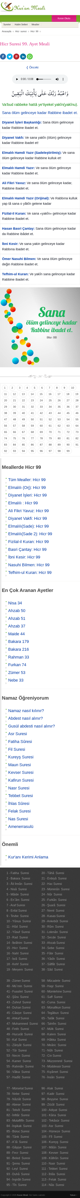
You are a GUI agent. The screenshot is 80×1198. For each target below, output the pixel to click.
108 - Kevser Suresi (54, 1152)
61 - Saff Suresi (52, 996)
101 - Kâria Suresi (53, 1115)
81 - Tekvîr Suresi (18, 1110)
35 (59, 406)
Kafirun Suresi (21, 780)
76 (23, 438)
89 (59, 444)
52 (50, 419)
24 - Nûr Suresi (51, 894)
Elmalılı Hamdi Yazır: (18, 168)
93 (14, 450)
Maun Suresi (19, 764)
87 (41, 444)
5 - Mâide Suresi (18, 894)
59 (32, 425)
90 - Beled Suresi (18, 1158)
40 (23, 413)
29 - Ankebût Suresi (54, 921)
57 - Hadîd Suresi (18, 1077)
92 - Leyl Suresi (17, 1168)
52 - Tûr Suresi (17, 1050)
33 (41, 406)
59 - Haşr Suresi (52, 986)
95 (32, 450)
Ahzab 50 (16, 610)
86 (32, 444)
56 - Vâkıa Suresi (18, 1071)
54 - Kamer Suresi (19, 1061)
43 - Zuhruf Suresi (19, 1002)
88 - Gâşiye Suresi (19, 1147)
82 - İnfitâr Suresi (18, 1115)
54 (68, 419)
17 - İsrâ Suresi (17, 958)
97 (50, 450)
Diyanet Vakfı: (13, 137)
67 (23, 432)
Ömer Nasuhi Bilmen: (19, 259)
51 (41, 419)
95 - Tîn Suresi (17, 1184)
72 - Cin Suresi (51, 1055)
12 (14, 394)
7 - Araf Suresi (16, 905)
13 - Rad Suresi (17, 937)
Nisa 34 (15, 603)
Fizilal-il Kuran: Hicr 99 (28, 541)
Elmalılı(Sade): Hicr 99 (28, 526)
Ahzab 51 (16, 618)
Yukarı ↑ (73, 1195)
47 (5, 419)
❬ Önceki (32, 67)
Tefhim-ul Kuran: (15, 274)
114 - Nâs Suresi (52, 1184)
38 (5, 413)
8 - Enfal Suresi (17, 910)
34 (50, 406)
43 (50, 413)
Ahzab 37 (16, 626)
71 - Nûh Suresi (52, 1050)
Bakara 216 (18, 649)
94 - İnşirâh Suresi (19, 1179)
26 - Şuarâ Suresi (53, 905)
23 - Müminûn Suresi (55, 889)
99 (68, 450)
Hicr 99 (34, 31)
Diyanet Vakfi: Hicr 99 (27, 518)
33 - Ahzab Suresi (53, 942)
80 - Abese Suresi (19, 1104)
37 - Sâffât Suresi (53, 964)
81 (68, 438)
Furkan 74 (17, 664)
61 (50, 425)
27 (68, 400)
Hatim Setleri (21, 24)
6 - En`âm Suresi (18, 899)
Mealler (35, 24)
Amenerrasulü (20, 826)
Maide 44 (16, 634)
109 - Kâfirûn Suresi (54, 1158)
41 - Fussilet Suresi (20, 991)
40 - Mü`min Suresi (19, 986)
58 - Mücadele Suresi (55, 980)
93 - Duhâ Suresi (18, 1174)
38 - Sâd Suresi (52, 969)
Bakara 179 (18, 641)
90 (68, 444)
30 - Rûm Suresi (52, 926)
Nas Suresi (18, 819)
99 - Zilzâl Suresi (53, 1104)
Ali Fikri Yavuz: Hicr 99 (28, 510)
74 (5, 438)
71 (59, 432)
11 (5, 394)
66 (14, 432)
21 (14, 400)
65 (5, 432)
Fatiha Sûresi (20, 741)
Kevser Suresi (20, 772)
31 (23, 406)
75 (14, 438)
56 (5, 425)
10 (72, 387)
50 (32, 419)
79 (50, 438)
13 (23, 394)
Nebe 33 (15, 680)
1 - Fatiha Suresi (18, 873)
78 (41, 438)
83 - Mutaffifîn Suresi (20, 1120)
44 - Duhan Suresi (19, 1007)
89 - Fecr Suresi (17, 1152)
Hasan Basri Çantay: (18, 228)
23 (32, 400)
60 (41, 425)
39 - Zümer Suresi (18, 980)
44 (59, 413)
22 (23, 400)
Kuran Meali (22, 1195)
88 (50, 444)
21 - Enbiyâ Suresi (54, 878)
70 (50, 432)
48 (14, 419)
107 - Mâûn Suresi (53, 1147)
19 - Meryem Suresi (20, 969)
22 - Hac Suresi (51, 883)
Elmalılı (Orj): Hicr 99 (27, 487)
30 (14, 406)
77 (32, 438)
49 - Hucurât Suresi (20, 1034)
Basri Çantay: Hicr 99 (27, 549)
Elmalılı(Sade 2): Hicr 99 (30, 533)
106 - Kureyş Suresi (54, 1142)
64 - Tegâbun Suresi (55, 1012)
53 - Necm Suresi (18, 1055)
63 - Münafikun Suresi (55, 1007)
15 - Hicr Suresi (17, 948)
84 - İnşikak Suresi (19, 1126)
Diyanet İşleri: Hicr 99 (27, 495)
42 (41, 413)
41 (32, 413)
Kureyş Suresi (20, 757)
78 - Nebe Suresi (18, 1093)
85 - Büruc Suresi (18, 1131)
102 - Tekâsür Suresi (55, 1120)
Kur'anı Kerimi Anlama (28, 857)
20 (5, 400)
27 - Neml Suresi (52, 910)
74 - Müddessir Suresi (55, 1066)
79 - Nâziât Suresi (19, 1099)
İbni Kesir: (10, 244)
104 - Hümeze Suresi (55, 1131)
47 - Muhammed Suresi (22, 1023)
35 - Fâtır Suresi (52, 953)
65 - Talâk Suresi (52, 1018)
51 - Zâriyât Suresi (19, 1045)
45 (68, 413)
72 (68, 432)
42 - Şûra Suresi (18, 996)
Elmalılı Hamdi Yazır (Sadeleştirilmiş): (32, 153)
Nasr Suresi (18, 788)
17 (58, 394)
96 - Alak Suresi (52, 1088)
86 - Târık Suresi (18, 1136)
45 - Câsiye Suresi (19, 1012)
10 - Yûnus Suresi (19, 921)
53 (59, 419)
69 (41, 432)
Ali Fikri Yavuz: (14, 183)
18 (67, 394)
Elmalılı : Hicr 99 (23, 503)
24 (41, 400)
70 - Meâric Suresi (53, 1045)
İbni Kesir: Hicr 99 (24, 557)
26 (59, 400)
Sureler (7, 24)
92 (5, 450)
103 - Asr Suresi (52, 1126)
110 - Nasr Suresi (53, 1163)
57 (14, 425)
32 (32, 406)
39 (14, 413)
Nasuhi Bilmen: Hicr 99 (28, 565)
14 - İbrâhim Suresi (19, 942)
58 (23, 425)
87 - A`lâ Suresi (17, 1142)
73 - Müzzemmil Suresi (56, 1061)
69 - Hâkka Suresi (53, 1039)
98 (59, 450)
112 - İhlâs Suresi (53, 1174)
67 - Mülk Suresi (52, 1028)
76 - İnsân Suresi (53, 1077)
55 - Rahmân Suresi (20, 1066)
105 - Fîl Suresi (51, 1136)
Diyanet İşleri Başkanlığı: (22, 122)
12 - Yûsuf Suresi (18, 932)
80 (59, 438)
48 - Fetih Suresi (18, 1028)
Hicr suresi (21, 31)
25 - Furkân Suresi (54, 899)
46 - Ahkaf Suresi (18, 1018)
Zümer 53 (16, 672)
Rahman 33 (18, 657)
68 (32, 432)
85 (23, 444)
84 (14, 444)
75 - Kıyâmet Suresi (54, 1071)
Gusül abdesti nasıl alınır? (31, 726)
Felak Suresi (19, 811)
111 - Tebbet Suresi (54, 1168)
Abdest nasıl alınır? (25, 718)
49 (23, 419)
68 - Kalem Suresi (53, 1034)
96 (41, 450)
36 (68, 406)
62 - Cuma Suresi (53, 1002)
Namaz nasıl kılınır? (26, 710)
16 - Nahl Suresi (18, 953)
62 (59, 425)
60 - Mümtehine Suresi (56, 991)
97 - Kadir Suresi (52, 1093)
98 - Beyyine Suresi (54, 1099)
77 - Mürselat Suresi (20, 1088)
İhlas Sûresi (18, 803)
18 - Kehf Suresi (17, 964)
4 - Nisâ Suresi (17, 889)
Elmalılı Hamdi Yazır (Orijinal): (25, 198)
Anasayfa (6, 31)
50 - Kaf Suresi (17, 1039)
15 (41, 394)
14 (32, 394)
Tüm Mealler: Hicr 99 (27, 479)
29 (5, 406)
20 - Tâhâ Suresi (52, 873)
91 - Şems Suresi (18, 1163)
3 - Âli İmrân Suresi (19, 883)
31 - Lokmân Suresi (54, 932)
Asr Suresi (17, 733)
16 (50, 394)
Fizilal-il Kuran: (14, 213)
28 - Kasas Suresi (53, 916)
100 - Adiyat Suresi (54, 1110)
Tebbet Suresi (20, 795)
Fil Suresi (16, 749)
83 (5, 444)
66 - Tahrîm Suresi (53, 1023)
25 (50, 400)
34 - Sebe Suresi (52, 948)
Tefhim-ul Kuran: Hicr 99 (30, 572)
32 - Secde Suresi (53, 937)
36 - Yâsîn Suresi (53, 958)
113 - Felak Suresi (53, 1179)
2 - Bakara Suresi (18, 878)
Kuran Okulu (64, 18)
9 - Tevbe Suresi (18, 916)
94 (23, 450)
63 (68, 425)
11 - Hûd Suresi (17, 926)
